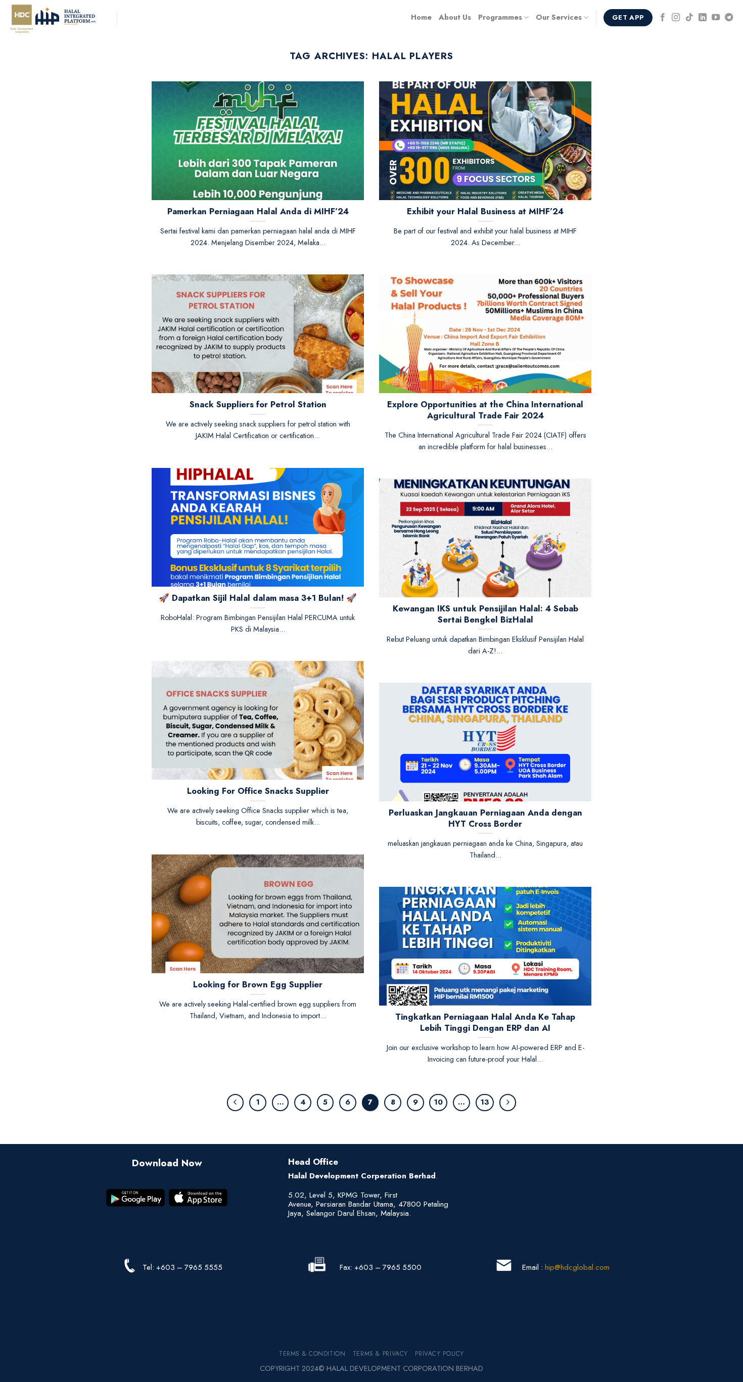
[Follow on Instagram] (676, 17)
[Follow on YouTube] (716, 17)
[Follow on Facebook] (663, 17)
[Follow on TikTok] (689, 17)
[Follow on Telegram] (729, 17)
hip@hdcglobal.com (577, 1267)
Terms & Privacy (380, 1353)
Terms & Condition (312, 1353)
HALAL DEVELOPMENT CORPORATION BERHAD (405, 1368)
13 (484, 1102)
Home (421, 17)
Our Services (559, 17)
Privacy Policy (439, 1353)
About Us (455, 17)
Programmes (500, 17)
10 (438, 1102)
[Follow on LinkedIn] (703, 17)
